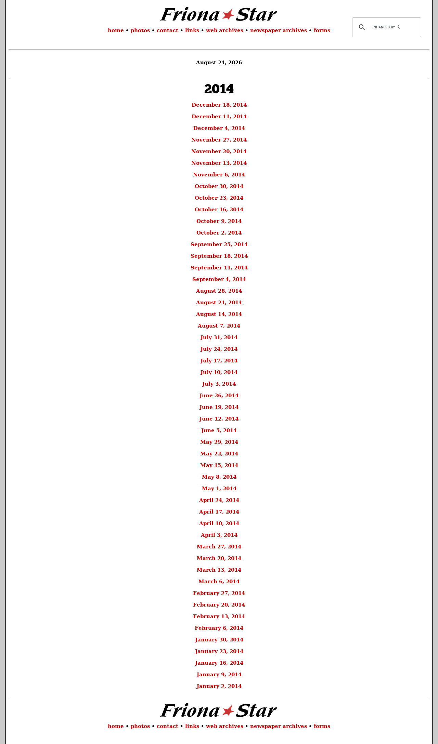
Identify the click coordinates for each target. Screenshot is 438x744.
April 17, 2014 (219, 512)
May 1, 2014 (219, 489)
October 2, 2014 (219, 233)
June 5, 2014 (219, 430)
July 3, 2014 (219, 384)
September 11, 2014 (219, 268)
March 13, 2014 (219, 570)
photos (140, 30)
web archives (224, 30)
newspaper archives (278, 30)
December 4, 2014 (219, 128)
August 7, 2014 (219, 326)
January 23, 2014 (219, 651)
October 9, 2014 (219, 221)
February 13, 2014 (219, 616)
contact (167, 30)
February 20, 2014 (219, 605)
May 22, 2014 (219, 454)
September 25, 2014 (219, 244)
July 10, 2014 (219, 372)
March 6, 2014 (219, 582)
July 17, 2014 (219, 361)
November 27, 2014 (219, 140)
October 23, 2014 (219, 198)
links (192, 30)
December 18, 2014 (219, 105)
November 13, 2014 (219, 163)
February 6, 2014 (219, 628)
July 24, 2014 (219, 349)
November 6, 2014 (219, 175)
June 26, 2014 (219, 396)
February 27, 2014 (219, 593)
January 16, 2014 (219, 663)
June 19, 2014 (219, 407)
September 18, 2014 (219, 256)
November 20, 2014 (219, 151)
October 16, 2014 (219, 210)
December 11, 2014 (219, 117)
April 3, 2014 (219, 535)
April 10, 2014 (219, 523)
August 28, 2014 (219, 291)
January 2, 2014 (219, 686)
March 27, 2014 (219, 547)
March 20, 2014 (219, 558)
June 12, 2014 (219, 419)
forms (322, 30)
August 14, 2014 (219, 314)
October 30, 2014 (219, 186)
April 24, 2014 (219, 500)
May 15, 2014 (219, 465)
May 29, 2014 (219, 442)
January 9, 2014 (219, 675)
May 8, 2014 (219, 477)
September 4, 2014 (219, 279)
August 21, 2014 (219, 303)
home (116, 30)
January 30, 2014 (219, 640)
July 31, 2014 (219, 337)
